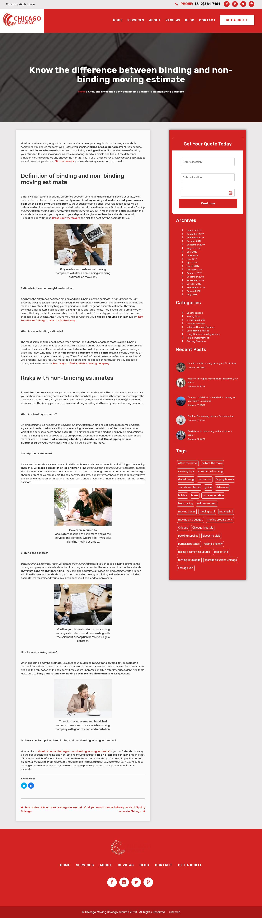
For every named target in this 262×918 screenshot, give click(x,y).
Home (118, 20)
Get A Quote (237, 20)
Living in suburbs (196, 320)
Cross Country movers (66, 217)
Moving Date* (189, 184)
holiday (182, 495)
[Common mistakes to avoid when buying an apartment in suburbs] (181, 401)
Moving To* (188, 169)
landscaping (185, 503)
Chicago (183, 527)
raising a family (213, 543)
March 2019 (193, 266)
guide (208, 487)
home (194, 495)
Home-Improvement (198, 337)
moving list (226, 511)
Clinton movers (64, 161)
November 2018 (195, 280)
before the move (212, 463)
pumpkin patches (189, 543)
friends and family (189, 487)
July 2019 (192, 251)
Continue (208, 203)
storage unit (186, 568)
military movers (207, 503)
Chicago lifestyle (202, 527)
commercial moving (210, 471)
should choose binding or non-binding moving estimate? (74, 751)
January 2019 (194, 273)
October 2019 (194, 241)
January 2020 (194, 230)
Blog (189, 20)
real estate (221, 552)
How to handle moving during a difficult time (212, 363)
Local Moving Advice (198, 330)
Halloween (222, 487)
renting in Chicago (189, 560)
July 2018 (192, 294)
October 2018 (194, 284)
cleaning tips (186, 471)
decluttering (186, 479)
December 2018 (195, 276)
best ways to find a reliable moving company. (81, 363)
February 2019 (195, 269)
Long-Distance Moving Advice (203, 334)
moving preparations (220, 519)
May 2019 (192, 259)
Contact (207, 20)
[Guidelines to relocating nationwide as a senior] (181, 435)
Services (135, 20)
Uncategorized (195, 313)
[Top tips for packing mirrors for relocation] (181, 420)
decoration (205, 479)
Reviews (173, 20)
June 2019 (192, 255)
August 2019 (194, 248)
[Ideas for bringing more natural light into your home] (181, 382)
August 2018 (194, 291)
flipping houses (225, 479)
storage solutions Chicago (221, 560)
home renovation (213, 495)
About (155, 20)
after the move (188, 463)
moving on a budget (190, 519)
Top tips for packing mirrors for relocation (211, 416)
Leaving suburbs (196, 323)
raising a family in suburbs (194, 552)
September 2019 (196, 244)
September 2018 (196, 287)
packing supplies (188, 535)
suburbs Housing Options (200, 327)
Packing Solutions (196, 341)
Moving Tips (193, 316)
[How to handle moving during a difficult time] (181, 367)
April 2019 (192, 262)
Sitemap (174, 912)
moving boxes (186, 511)
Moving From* (189, 154)
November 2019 (195, 237)
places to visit (211, 535)
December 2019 (195, 234)
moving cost (207, 511)
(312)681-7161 (207, 4)
